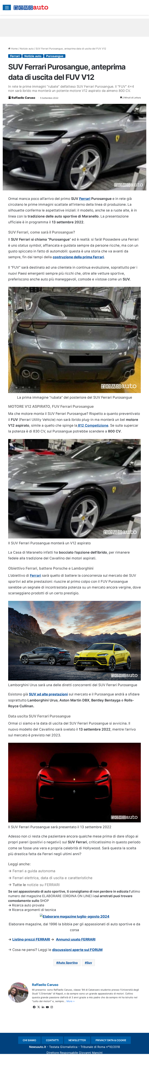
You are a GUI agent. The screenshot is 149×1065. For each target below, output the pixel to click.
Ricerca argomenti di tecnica (34, 910)
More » (70, 1001)
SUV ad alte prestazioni (48, 694)
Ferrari (15, 56)
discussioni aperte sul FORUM (77, 950)
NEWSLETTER (77, 1040)
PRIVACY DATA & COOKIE (111, 1040)
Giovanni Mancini (90, 1052)
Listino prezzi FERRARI (31, 939)
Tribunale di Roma (92, 1047)
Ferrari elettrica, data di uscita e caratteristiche (52, 878)
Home (14, 48)
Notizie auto (27, 48)
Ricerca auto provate (28, 905)
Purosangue (54, 56)
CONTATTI (52, 1040)
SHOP (44, 901)
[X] (38, 1007)
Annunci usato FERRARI (75, 939)
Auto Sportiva (68, 962)
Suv (89, 962)
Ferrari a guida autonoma (34, 871)
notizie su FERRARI (43, 885)
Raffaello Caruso (23, 97)
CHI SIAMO (29, 1040)
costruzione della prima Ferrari (78, 257)
